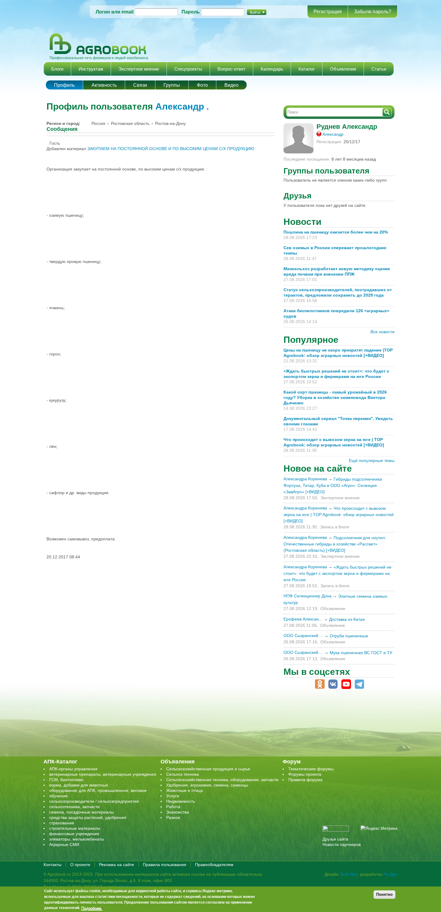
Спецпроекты (188, 68)
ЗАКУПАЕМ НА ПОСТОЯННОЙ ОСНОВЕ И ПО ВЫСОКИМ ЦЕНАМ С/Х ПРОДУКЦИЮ (170, 148)
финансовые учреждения (74, 833)
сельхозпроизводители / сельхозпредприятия (94, 801)
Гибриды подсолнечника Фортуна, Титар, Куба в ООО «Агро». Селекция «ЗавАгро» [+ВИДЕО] (333, 485)
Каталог (306, 68)
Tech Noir (349, 874)
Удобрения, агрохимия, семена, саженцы (207, 785)
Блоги (57, 68)
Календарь (272, 68)
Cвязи (140, 85)
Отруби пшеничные (349, 635)
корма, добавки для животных (78, 785)
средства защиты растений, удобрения (87, 817)
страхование (61, 822)
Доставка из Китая (347, 619)
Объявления (343, 68)
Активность (104, 85)
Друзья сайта (335, 839)
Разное (173, 817)
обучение (58, 795)
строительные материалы (74, 828)
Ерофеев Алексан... (303, 619)
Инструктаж (91, 68)
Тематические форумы (311, 768)
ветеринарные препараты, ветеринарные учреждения (102, 774)
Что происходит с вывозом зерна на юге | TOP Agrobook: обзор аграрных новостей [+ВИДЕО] (339, 514)
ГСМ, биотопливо (66, 779)
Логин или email (115, 11)
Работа (173, 806)
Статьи (378, 68)
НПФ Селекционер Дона (308, 595)
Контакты (53, 864)
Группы (172, 85)
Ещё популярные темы (371, 460)
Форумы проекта (304, 774)
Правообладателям (214, 864)
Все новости (382, 331)
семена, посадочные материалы (81, 812)
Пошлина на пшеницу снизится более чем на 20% (337, 232)
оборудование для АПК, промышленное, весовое (98, 790)
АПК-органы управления (73, 768)
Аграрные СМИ (64, 844)
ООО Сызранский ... (303, 635)
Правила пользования (164, 864)
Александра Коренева (305, 478)
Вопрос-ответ (231, 68)
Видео (231, 85)
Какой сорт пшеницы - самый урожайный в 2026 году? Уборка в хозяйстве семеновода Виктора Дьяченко (335, 397)
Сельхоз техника (182, 774)
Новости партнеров (341, 844)
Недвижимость (180, 801)
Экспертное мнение (138, 68)
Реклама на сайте (116, 864)
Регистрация (328, 11)
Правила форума (305, 779)
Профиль (64, 85)
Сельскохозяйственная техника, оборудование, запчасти (222, 779)
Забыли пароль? (372, 11)
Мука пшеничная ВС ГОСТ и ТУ (361, 652)
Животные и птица (184, 790)
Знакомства (177, 812)
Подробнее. (91, 908)
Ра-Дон (390, 874)
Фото (202, 85)
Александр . (182, 106)
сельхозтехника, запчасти (74, 806)
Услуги (172, 795)
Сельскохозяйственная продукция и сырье (208, 768)
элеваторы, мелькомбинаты (76, 839)
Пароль (191, 11)
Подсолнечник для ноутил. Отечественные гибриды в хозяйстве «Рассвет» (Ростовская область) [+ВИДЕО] (335, 544)
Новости (302, 222)
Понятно (384, 894)
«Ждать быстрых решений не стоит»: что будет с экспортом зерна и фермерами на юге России (338, 573)
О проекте (80, 864)
